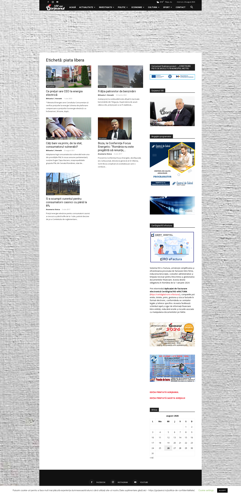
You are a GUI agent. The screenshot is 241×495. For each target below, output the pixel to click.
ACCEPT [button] (222, 490)
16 (192, 437)
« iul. (152, 457)
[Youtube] (57, 2)
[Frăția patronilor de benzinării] (120, 76)
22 (186, 442)
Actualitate (86, 7)
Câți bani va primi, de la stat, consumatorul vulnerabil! (64, 145)
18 (160, 442)
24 (153, 448)
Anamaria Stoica (105, 154)
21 (180, 442)
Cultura (152, 7)
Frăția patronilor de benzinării (117, 91)
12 (168, 437)
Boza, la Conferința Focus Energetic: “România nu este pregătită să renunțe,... (116, 147)
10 (153, 437)
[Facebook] (48, 2)
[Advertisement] (120, 31)
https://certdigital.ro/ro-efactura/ (164, 294)
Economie (137, 7)
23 (192, 442)
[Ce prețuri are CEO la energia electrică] (68, 76)
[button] (191, 7)
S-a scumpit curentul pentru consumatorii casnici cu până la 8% (66, 202)
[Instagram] (53, 2)
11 (160, 437)
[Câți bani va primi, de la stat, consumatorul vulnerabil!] (68, 128)
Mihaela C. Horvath (54, 98)
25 (160, 448)
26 (168, 448)
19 (168, 442)
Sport (166, 7)
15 (186, 437)
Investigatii (105, 7)
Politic (122, 7)
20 (174, 442)
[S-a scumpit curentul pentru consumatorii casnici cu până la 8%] (68, 184)
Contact (180, 7)
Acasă (72, 7)
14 (180, 437)
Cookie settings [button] (206, 490)
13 (174, 437)
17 (153, 442)
